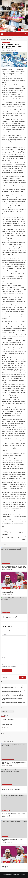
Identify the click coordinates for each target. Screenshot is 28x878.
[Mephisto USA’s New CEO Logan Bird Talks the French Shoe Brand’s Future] (14, 605)
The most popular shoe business (9, 729)
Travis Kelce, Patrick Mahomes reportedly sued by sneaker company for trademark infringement (13, 694)
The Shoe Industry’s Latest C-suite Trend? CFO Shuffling (12, 699)
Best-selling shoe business (8, 719)
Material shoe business (7, 724)
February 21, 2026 (9, 594)
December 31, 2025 (10, 50)
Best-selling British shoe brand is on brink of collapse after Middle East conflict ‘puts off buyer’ (14, 690)
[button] (2, 33)
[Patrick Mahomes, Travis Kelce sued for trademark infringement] (14, 580)
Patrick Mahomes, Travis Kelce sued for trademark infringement (13, 703)
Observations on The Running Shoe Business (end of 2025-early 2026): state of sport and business (14, 686)
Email (16, 652)
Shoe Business (5, 727)
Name (3, 652)
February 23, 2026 (9, 569)
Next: (14, 538)
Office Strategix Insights (6, 736)
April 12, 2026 (8, 765)
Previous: (13, 533)
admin (4, 50)
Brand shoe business (6, 42)
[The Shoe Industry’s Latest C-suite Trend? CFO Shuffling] (14, 829)
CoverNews (20, 874)
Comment (4, 634)
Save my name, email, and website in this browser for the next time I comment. (14, 665)
